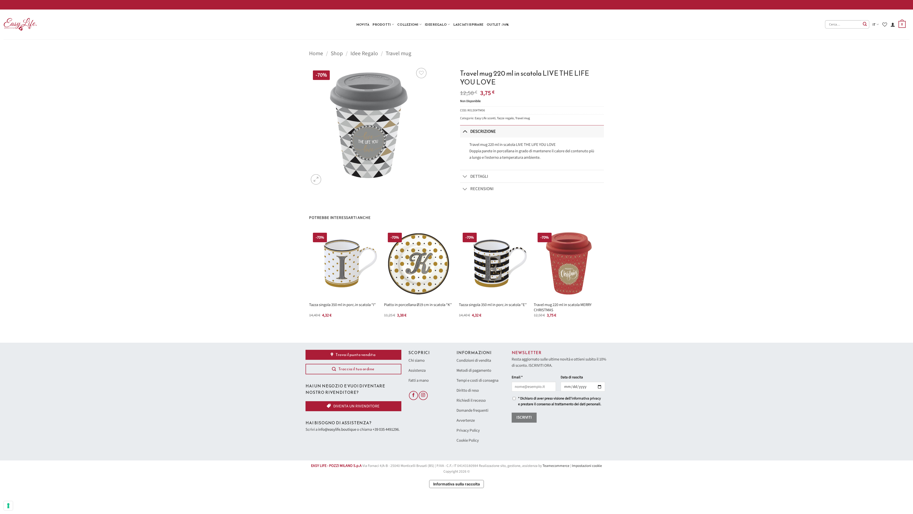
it (874, 24)
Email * (517, 377)
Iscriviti (524, 417)
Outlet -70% (498, 24)
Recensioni (482, 189)
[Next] (603, 277)
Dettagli (479, 176)
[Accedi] (892, 24)
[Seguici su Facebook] (413, 395)
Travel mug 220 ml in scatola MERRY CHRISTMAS (563, 307)
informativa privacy (586, 398)
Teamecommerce (556, 465)
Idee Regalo (436, 24)
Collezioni (407, 24)
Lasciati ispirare (468, 24)
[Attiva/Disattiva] (465, 131)
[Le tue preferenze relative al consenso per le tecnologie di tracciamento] (8, 505)
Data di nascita (572, 377)
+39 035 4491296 (386, 429)
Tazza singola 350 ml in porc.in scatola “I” (342, 305)
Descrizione (483, 131)
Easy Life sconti (485, 118)
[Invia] (865, 24)
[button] (902, 24)
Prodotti (382, 24)
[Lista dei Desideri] (884, 24)
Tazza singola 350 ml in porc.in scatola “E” (493, 305)
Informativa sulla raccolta (456, 484)
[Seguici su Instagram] (423, 395)
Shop (337, 53)
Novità (362, 24)
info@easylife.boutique (337, 429)
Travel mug (398, 53)
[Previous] (309, 277)
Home (316, 53)
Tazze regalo (505, 118)
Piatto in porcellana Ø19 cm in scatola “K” (418, 305)
